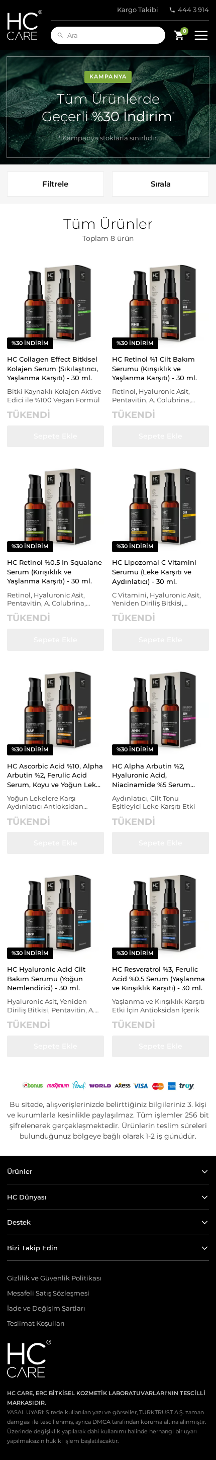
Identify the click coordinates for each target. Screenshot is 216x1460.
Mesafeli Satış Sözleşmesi (48, 1293)
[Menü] (200, 35)
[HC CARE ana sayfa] (29, 25)
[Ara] (60, 35)
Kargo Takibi (137, 10)
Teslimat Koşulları (36, 1323)
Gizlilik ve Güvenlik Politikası (54, 1278)
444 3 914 (193, 10)
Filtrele (55, 184)
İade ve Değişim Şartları (46, 1308)
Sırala (161, 184)
